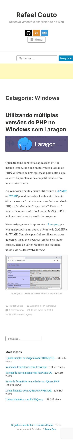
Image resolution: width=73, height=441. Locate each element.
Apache (34, 305)
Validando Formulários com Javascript (26, 367)
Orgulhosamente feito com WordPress (32, 425)
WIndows (51, 305)
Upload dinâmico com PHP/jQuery (24, 399)
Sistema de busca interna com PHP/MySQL (28, 372)
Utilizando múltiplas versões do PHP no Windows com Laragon (35, 122)
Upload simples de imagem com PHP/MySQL (30, 358)
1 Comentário (16, 310)
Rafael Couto (36, 15)
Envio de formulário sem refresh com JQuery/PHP (32, 381)
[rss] (36, 32)
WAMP (13, 196)
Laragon (53, 224)
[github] (28, 32)
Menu (38, 39)
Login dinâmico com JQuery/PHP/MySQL (28, 390)
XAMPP (62, 191)
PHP (42, 305)
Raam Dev (50, 429)
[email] (44, 32)
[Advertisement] (36, 71)
